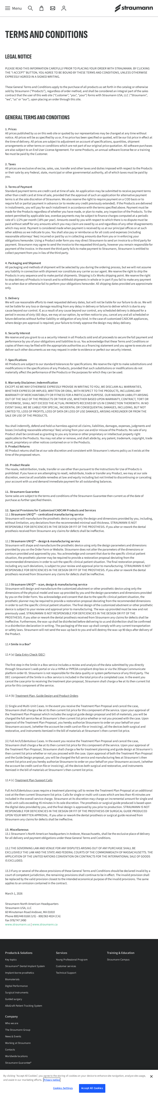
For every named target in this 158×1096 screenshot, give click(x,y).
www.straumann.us (17, 924)
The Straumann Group (17, 1030)
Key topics (10, 959)
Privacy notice (52, 1080)
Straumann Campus (118, 959)
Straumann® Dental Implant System (25, 966)
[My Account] (63, 8)
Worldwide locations (16, 1056)
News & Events (13, 1036)
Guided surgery (13, 999)
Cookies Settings (63, 1088)
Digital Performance (16, 986)
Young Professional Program (72, 959)
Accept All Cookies (92, 1088)
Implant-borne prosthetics (19, 973)
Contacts (10, 1050)
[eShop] (41, 8)
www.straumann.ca (45, 924)
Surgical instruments (16, 992)
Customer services (66, 966)
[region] (79, 1083)
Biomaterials (12, 979)
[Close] (151, 1076)
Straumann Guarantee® (18, 1063)
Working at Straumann (18, 1043)
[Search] (30, 8)
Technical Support (66, 973)
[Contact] (52, 8)
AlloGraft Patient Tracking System (23, 1006)
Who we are (11, 1023)
